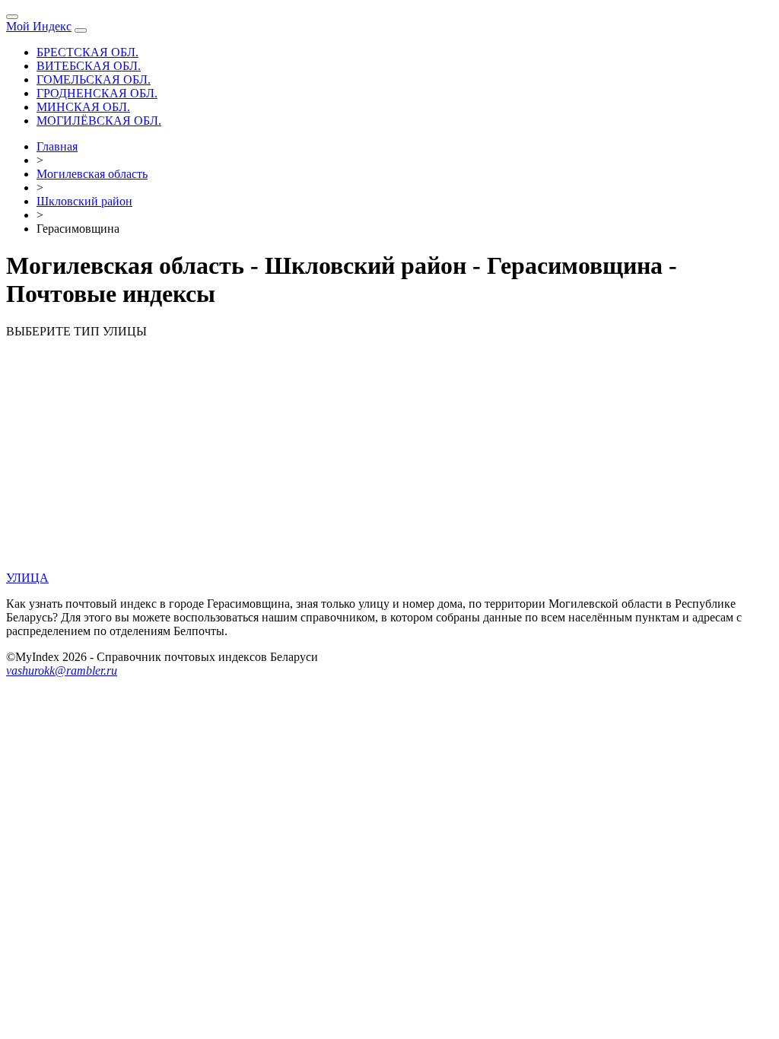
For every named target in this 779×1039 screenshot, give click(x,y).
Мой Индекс (39, 26)
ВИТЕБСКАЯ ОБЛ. (89, 65)
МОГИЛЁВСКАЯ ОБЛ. (99, 120)
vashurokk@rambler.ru (61, 670)
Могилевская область (92, 173)
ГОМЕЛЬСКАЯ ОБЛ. (94, 79)
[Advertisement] (389, 457)
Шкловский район (84, 201)
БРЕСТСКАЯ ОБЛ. (87, 52)
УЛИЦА (27, 577)
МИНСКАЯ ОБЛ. (83, 106)
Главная (57, 146)
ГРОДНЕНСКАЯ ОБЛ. (97, 93)
